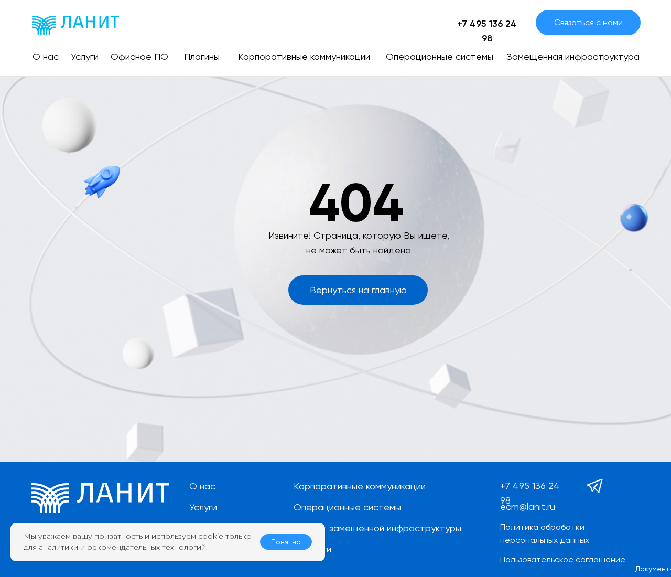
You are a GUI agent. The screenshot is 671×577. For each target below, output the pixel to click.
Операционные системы (347, 506)
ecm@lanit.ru (527, 506)
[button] (588, 22)
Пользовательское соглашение (562, 559)
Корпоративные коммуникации (360, 485)
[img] (75, 25)
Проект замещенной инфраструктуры (377, 527)
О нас (202, 485)
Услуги (203, 506)
